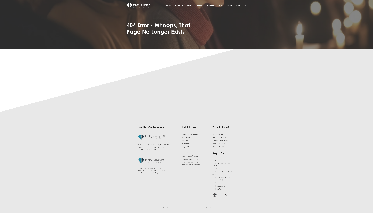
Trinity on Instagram (219, 186)
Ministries (229, 5)
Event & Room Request (190, 134)
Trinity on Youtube (219, 183)
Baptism (185, 140)
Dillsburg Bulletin (218, 147)
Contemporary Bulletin (220, 140)
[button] (244, 5)
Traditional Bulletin (219, 144)
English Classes (187, 147)
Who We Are (178, 5)
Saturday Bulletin (218, 134)
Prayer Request (187, 153)
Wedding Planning (188, 137)
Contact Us (216, 160)
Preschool (210, 5)
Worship (190, 5)
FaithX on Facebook (220, 169)
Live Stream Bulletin (219, 137)
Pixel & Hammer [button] (212, 207)
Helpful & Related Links (190, 159)
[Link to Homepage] (139, 5)
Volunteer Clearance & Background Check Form (191, 163)
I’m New (168, 5)
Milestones (186, 144)
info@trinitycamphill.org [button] (150, 149)
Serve (220, 5)
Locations (199, 5)
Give (238, 5)
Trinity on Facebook (219, 189)
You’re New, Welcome (190, 156)
